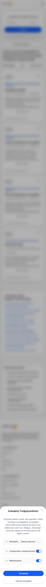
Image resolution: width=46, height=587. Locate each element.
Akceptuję (23, 573)
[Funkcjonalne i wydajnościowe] (38, 551)
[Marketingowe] (38, 560)
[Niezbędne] (38, 541)
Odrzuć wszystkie (23, 581)
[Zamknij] (42, 510)
